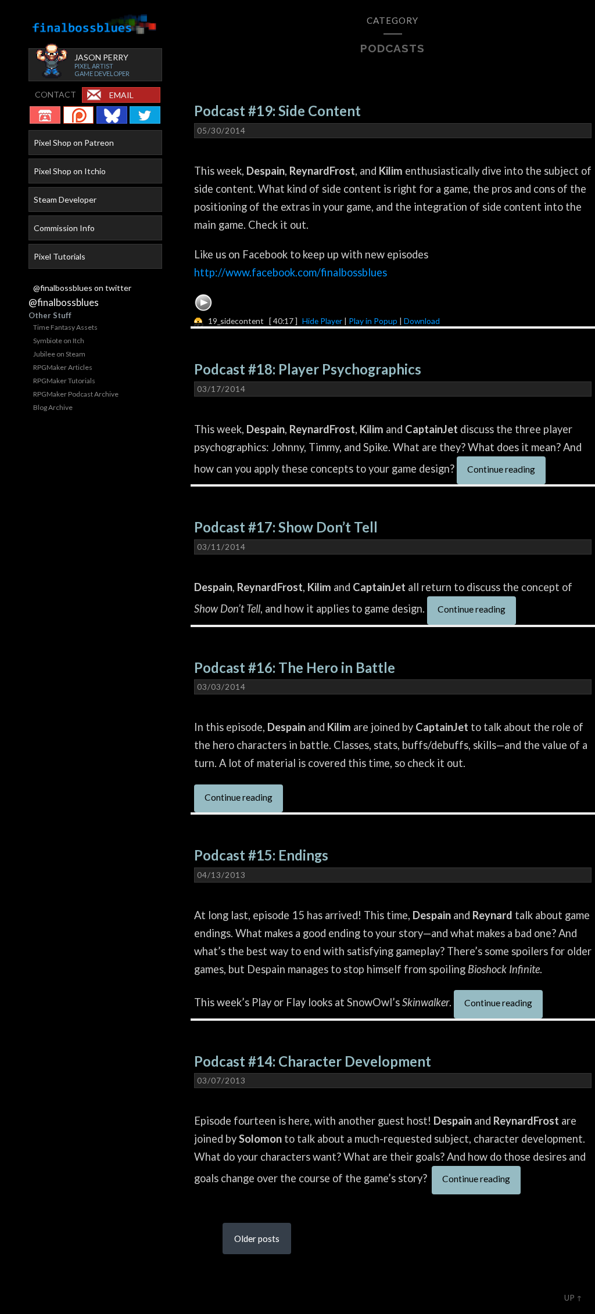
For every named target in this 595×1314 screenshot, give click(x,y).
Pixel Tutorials (59, 256)
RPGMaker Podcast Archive (76, 394)
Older (256, 1238)
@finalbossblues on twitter (82, 288)
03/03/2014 (221, 687)
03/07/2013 (221, 1080)
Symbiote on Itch (58, 340)
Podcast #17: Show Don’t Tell (286, 527)
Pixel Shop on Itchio (70, 171)
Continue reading (501, 469)
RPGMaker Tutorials (64, 380)
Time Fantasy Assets (65, 327)
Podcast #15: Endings (261, 855)
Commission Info (64, 228)
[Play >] (203, 302)
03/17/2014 (221, 389)
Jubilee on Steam (59, 354)
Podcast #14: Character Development (312, 1061)
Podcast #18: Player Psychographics (307, 369)
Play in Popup (373, 321)
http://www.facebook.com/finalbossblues (290, 272)
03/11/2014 (221, 547)
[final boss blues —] (95, 24)
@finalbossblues (63, 302)
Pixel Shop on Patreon (74, 142)
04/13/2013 (221, 875)
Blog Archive (53, 407)
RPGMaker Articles (62, 367)
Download (422, 321)
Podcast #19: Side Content (277, 111)
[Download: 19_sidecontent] (198, 321)
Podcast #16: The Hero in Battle (294, 668)
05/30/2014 (221, 130)
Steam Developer (65, 199)
